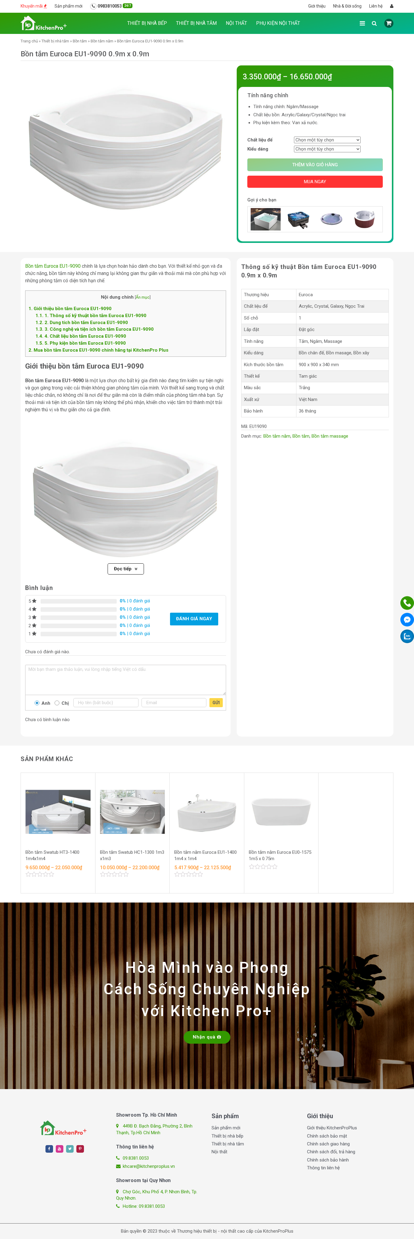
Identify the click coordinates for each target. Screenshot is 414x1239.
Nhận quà (205, 1037)
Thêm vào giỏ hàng (315, 164)
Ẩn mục (142, 297)
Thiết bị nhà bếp (147, 23)
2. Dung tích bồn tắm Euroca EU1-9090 (81, 322)
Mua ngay (315, 181)
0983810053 (114, 6)
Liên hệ (375, 6)
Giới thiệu (317, 6)
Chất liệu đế (259, 140)
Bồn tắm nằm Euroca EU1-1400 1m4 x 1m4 (205, 855)
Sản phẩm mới (68, 6)
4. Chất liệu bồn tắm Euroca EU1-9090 (80, 336)
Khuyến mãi (32, 6)
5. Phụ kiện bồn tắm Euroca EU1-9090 (80, 343)
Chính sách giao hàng (328, 1144)
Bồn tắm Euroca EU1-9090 (53, 266)
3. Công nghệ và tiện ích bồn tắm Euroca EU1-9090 (94, 329)
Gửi (216, 702)
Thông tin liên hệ (323, 1168)
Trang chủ (29, 41)
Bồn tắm (80, 41)
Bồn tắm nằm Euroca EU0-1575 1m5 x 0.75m (280, 855)
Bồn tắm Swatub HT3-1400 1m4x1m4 (52, 855)
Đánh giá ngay (194, 618)
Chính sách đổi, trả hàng (331, 1152)
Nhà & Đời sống (347, 6)
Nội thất (236, 23)
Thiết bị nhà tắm (196, 23)
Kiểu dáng (257, 149)
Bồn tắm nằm (102, 41)
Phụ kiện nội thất (278, 23)
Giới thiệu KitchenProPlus (332, 1128)
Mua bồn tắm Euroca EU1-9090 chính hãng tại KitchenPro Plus (98, 350)
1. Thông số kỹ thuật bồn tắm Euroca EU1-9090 (90, 315)
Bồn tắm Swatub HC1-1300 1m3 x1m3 (132, 855)
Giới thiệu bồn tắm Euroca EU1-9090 (70, 308)
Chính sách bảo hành (328, 1160)
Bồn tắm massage (330, 436)
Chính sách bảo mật (327, 1136)
